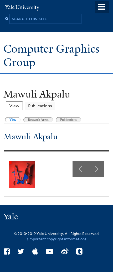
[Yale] (11, 217)
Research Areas (38, 120)
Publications (40, 105)
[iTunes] (35, 251)
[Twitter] (21, 251)
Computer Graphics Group (51, 55)
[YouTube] (49, 251)
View (16, 105)
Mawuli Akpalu (31, 136)
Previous (80, 169)
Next (96, 169)
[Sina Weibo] (64, 251)
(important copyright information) (56, 239)
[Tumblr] (79, 251)
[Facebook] (7, 251)
